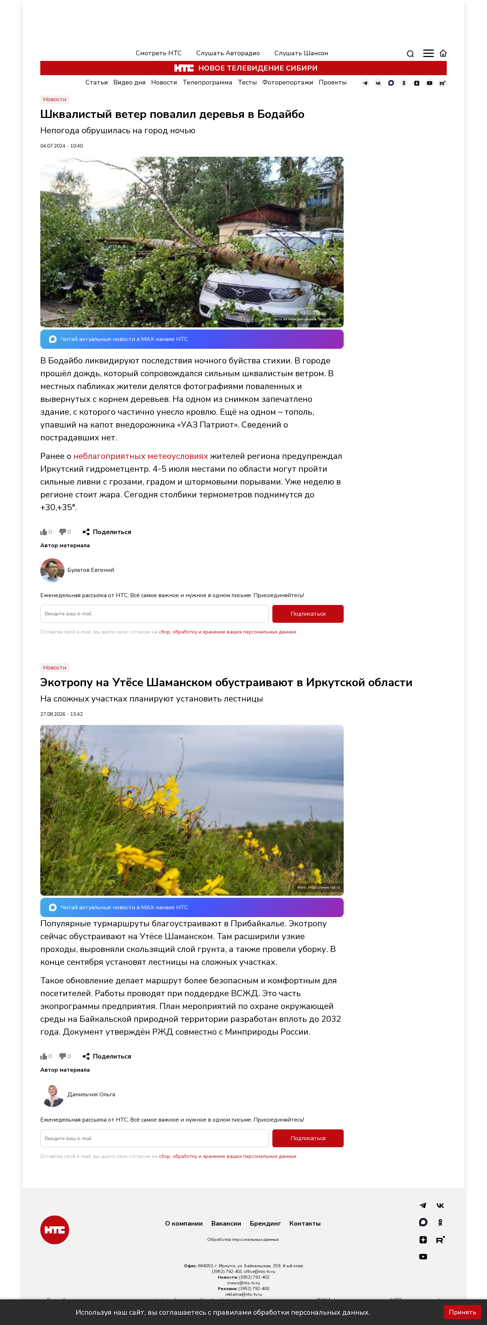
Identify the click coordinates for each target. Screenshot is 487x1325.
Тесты (247, 82)
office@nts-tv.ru (259, 1271)
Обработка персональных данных (243, 1239)
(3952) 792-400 (254, 1289)
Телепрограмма (207, 82)
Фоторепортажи (287, 82)
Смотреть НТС (159, 53)
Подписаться (308, 614)
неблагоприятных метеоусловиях (140, 456)
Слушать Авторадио (228, 53)
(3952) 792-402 (254, 1277)
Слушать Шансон (301, 53)
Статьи (97, 82)
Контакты (305, 1224)
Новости (164, 82)
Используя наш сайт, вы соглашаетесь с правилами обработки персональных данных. (223, 1312)
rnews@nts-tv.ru (243, 1283)
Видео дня (129, 82)
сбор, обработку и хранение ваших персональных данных (227, 631)
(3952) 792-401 (227, 1271)
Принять (462, 1312)
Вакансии (226, 1224)
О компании (184, 1224)
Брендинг (265, 1224)
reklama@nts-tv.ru (243, 1294)
